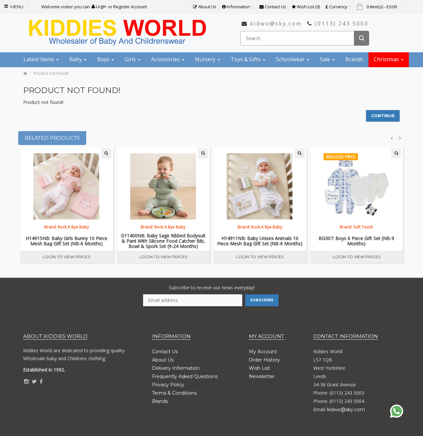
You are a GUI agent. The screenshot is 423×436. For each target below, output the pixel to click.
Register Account (130, 7)
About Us (162, 360)
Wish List (259, 368)
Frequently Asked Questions (184, 376)
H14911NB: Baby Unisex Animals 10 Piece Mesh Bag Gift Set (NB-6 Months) (259, 241)
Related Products (52, 138)
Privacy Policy (168, 385)
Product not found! (51, 73)
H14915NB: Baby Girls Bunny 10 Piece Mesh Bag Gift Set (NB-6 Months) (66, 241)
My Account (263, 352)
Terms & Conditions (174, 393)
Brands (160, 401)
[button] (99, 6)
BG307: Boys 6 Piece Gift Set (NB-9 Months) (356, 241)
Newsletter (262, 376)
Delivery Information (176, 368)
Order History (264, 360)
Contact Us (165, 352)
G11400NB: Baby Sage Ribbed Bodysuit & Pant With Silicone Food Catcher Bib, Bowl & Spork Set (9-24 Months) (163, 241)
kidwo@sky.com (276, 23)
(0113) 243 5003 (341, 23)
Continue (383, 115)
